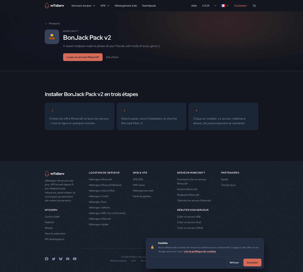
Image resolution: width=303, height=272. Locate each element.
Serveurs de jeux (81, 5)
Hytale (224, 179)
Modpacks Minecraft (188, 194)
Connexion (240, 5)
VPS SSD (138, 179)
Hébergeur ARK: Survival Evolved (107, 213)
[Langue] (225, 5)
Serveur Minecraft (191, 172)
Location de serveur (104, 172)
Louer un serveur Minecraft (83, 57)
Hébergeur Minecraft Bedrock (105, 185)
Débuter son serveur (193, 210)
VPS (103, 5)
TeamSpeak (149, 5)
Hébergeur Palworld (100, 218)
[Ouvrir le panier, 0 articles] (254, 5)
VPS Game (139, 185)
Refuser (234, 262)
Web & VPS (140, 172)
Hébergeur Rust (97, 201)
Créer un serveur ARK (189, 216)
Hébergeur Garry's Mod (102, 190)
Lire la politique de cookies (200, 251)
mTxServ (51, 210)
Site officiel (112, 57)
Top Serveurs (228, 185)
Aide (194, 5)
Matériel (49, 222)
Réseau (49, 227)
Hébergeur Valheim (99, 207)
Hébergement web (126, 5)
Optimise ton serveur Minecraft (194, 200)
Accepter (252, 262)
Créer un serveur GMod (190, 227)
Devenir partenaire (55, 233)
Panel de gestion (142, 196)
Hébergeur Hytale (98, 224)
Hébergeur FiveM (98, 196)
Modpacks (52, 23)
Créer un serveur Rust (189, 222)
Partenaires (230, 172)
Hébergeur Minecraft (100, 179)
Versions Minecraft (187, 189)
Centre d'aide (52, 216)
